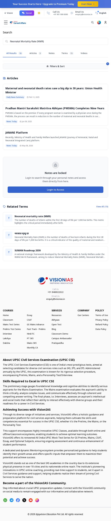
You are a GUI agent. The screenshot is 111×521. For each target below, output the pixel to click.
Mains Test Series (11, 324)
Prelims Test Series (12, 329)
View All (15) (102, 206)
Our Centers (83, 315)
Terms (67, 53)
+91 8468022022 (55, 292)
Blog (54, 329)
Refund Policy (101, 324)
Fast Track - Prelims (36, 329)
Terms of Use (101, 315)
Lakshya (7, 338)
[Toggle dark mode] (39, 13)
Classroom (8, 319)
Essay (29, 315)
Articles (35, 53)
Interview (7, 333)
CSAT (29, 319)
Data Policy (100, 329)
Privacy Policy (101, 319)
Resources (56, 315)
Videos (84, 53)
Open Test (56, 324)
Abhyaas (56, 319)
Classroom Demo (60, 333)
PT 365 (30, 338)
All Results (13, 53)
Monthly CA (32, 347)
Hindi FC (31, 333)
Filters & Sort (79, 65)
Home (6, 315)
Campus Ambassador (62, 338)
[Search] (92, 22)
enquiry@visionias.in (55, 299)
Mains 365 (32, 343)
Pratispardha (58, 343)
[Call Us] (48, 13)
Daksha (6, 343)
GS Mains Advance (35, 324)
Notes (51, 53)
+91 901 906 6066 (60, 14)
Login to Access (55, 189)
